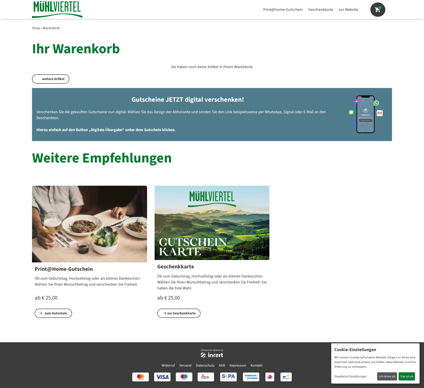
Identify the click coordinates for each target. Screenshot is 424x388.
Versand (185, 365)
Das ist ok (407, 376)
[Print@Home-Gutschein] (89, 224)
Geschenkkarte (320, 9)
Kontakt (256, 365)
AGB (222, 365)
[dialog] (375, 363)
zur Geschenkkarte (181, 313)
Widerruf (168, 365)
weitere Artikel (53, 78)
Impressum (237, 365)
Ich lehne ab (387, 376)
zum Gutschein (56, 313)
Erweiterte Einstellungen (350, 376)
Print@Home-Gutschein (283, 9)
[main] (212, 177)
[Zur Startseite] (57, 9)
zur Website (348, 9)
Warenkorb (51, 28)
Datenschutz (205, 365)
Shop (36, 28)
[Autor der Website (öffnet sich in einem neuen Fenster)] (212, 355)
